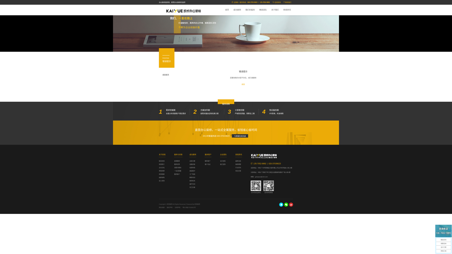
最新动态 (238, 161)
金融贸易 (192, 164)
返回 (243, 84)
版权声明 (169, 207)
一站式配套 (177, 171)
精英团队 (263, 10)
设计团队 (223, 161)
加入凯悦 (162, 181)
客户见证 (207, 164)
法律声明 (177, 207)
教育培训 (192, 177)
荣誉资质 (162, 171)
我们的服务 (250, 10)
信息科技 (192, 168)
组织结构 (162, 177)
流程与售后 (177, 168)
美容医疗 (192, 171)
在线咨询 (278, 2)
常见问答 (238, 171)
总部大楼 (192, 161)
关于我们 (275, 10)
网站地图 (162, 207)
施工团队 (223, 164)
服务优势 (177, 164)
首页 (227, 10)
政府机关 (192, 181)
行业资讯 (238, 168)
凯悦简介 (162, 164)
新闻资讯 (287, 10)
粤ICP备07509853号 (189, 207)
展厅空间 (192, 184)
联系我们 (288, 2)
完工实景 (192, 187)
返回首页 (165, 75)
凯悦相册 (162, 174)
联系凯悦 (162, 161)
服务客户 (177, 174)
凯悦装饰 (183, 11)
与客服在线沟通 (240, 136)
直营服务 (177, 161)
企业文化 (162, 168)
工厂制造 (192, 174)
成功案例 (237, 10)
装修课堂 (238, 164)
